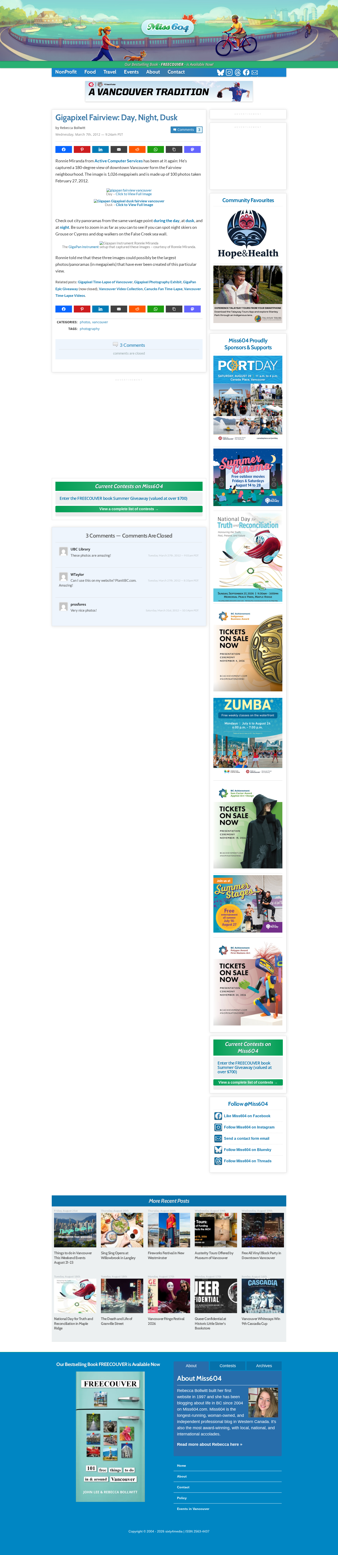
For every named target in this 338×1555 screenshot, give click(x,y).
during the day (167, 220)
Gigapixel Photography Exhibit (158, 282)
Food (90, 72)
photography (90, 329)
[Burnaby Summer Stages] (247, 904)
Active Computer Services (119, 160)
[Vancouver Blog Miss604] (169, 25)
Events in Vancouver (193, 1509)
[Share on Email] (119, 149)
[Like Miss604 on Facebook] (246, 73)
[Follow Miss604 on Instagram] (229, 73)
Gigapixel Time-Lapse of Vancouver (105, 282)
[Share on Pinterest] (82, 149)
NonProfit (66, 72)
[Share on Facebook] (63, 149)
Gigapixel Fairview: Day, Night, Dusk (116, 117)
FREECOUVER (172, 64)
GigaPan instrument (84, 247)
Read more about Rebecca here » (209, 1444)
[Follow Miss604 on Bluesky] (220, 73)
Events (131, 72)
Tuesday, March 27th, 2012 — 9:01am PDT (173, 555)
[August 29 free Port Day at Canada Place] (247, 399)
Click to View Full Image (134, 194)
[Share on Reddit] (137, 149)
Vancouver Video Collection (121, 289)
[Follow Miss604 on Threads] (237, 73)
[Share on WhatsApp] (155, 149)
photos (85, 322)
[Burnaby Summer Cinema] (247, 477)
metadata (130, 318)
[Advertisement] (129, 426)
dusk (190, 220)
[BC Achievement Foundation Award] (247, 648)
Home (181, 1465)
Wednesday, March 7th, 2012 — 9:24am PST (89, 134)
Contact (176, 72)
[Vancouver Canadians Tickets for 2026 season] (169, 91)
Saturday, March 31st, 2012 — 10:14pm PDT (172, 610)
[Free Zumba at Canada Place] (247, 737)
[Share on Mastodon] (192, 149)
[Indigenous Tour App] (247, 294)
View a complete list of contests (126, 509)
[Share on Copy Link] (174, 149)
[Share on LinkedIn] (100, 149)
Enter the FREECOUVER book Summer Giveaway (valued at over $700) (123, 498)
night (64, 227)
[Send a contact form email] (254, 73)
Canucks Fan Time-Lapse (163, 289)
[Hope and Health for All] (247, 235)
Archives (264, 1365)
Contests (228, 1365)
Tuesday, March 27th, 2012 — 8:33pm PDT (173, 580)
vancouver (100, 322)
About (153, 72)
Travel (109, 72)
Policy (182, 1498)
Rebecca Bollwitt (72, 128)
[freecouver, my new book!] (110, 1501)
